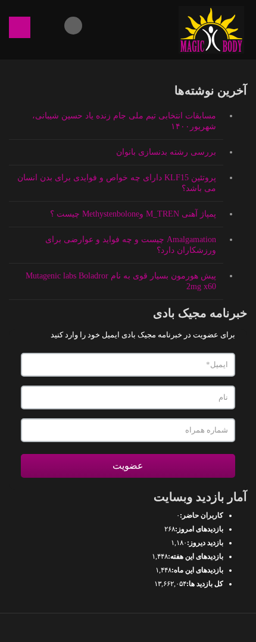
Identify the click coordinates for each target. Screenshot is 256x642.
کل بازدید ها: (204, 584)
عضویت (128, 466)
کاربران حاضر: (201, 515)
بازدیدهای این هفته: (195, 556)
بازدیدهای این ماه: (197, 570)
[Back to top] (128, 627)
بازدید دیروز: (205, 542)
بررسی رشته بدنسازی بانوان (166, 152)
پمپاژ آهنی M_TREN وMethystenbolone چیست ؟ (133, 213)
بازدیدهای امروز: (199, 529)
